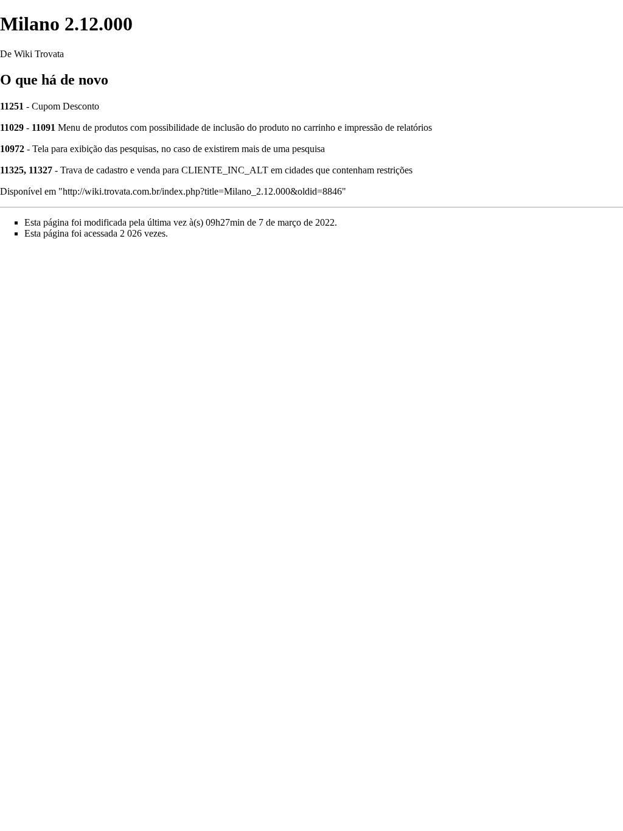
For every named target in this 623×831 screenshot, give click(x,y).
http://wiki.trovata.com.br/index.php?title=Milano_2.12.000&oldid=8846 (202, 191)
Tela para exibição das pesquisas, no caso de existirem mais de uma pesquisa (178, 149)
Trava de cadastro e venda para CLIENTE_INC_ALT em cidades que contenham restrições (236, 170)
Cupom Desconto (65, 106)
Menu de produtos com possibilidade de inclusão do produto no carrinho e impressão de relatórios (245, 127)
